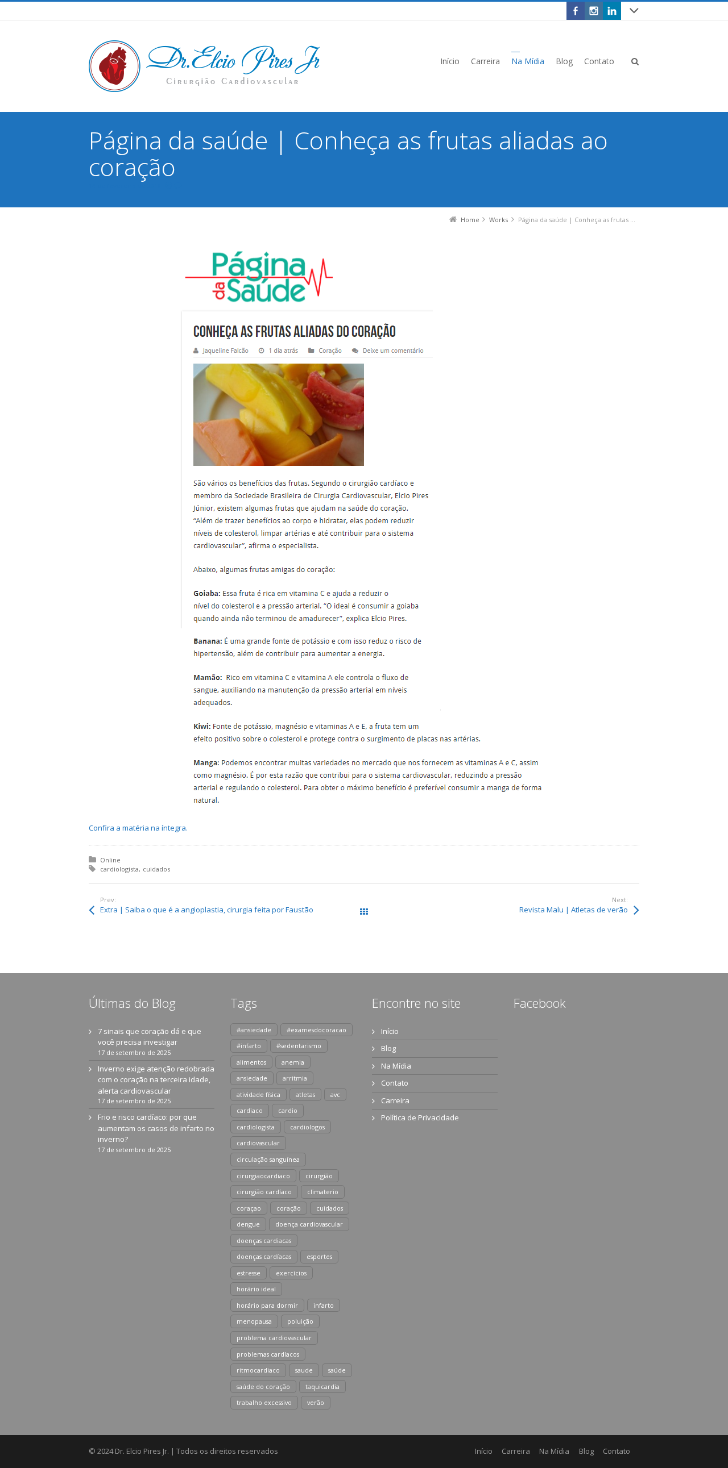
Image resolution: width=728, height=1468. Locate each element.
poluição (300, 1321)
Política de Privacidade (420, 1117)
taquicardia (322, 1386)
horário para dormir (267, 1305)
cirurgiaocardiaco (263, 1175)
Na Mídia (396, 1066)
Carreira (395, 1100)
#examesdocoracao (316, 1029)
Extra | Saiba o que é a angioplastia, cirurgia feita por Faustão (206, 909)
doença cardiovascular (309, 1224)
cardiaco (250, 1110)
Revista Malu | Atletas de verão (573, 909)
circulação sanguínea (268, 1159)
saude (304, 1370)
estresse (248, 1273)
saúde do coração (263, 1386)
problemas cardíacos (268, 1354)
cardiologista (119, 869)
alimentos (251, 1062)
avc (335, 1094)
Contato (394, 1083)
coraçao (249, 1208)
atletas (305, 1094)
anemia (293, 1062)
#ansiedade (254, 1029)
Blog (388, 1048)
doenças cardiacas (264, 1240)
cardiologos (307, 1127)
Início (390, 1031)
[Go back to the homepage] (204, 66)
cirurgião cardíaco (264, 1191)
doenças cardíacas (264, 1256)
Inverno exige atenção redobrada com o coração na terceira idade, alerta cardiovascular (156, 1080)
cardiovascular (258, 1142)
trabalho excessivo (264, 1402)
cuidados (156, 869)
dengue (248, 1224)
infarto (323, 1305)
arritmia (295, 1078)
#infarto (249, 1045)
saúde (337, 1370)
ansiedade (252, 1078)
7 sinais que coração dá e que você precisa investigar (149, 1037)
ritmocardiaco (258, 1370)
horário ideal (256, 1288)
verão (315, 1402)
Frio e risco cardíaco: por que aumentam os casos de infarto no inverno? (156, 1128)
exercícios (291, 1273)
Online (110, 860)
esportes (319, 1256)
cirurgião (319, 1175)
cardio (287, 1110)
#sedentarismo (298, 1045)
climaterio (322, 1191)
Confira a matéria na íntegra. (138, 828)
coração (288, 1208)
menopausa (254, 1321)
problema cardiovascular (274, 1337)
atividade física (258, 1094)
